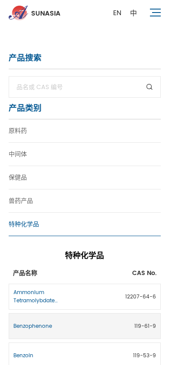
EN (117, 13)
